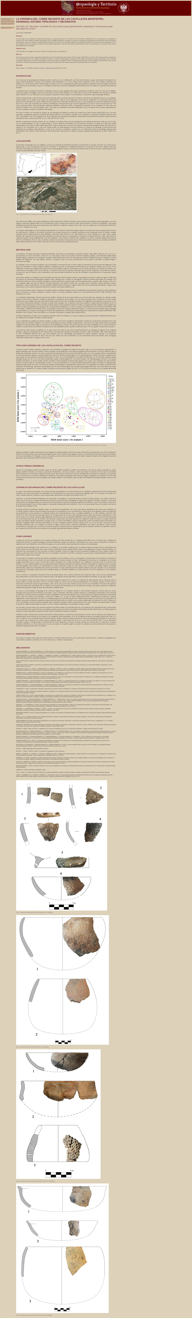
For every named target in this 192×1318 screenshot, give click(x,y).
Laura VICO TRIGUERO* (24, 33)
